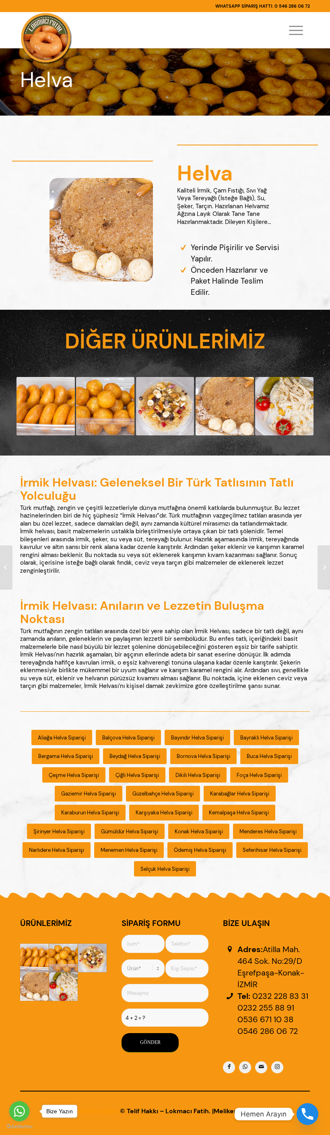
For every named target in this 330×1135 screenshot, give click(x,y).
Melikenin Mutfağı (241, 1111)
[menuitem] (296, 30)
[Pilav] (63, 986)
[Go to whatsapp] (19, 1111)
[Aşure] (92, 958)
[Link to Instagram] (277, 1067)
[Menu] (296, 30)
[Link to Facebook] (229, 1067)
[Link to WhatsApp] (245, 1067)
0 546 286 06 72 (292, 6)
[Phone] (307, 1114)
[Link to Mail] (261, 1067)
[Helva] (34, 986)
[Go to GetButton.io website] (19, 1126)
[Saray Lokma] (63, 958)
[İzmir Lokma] (34, 958)
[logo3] (46, 38)
